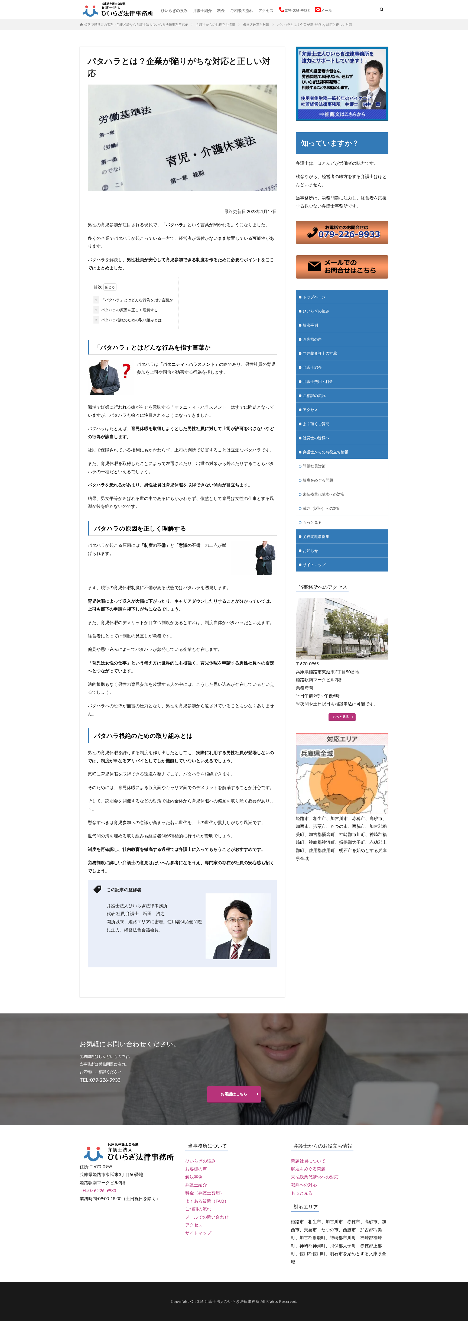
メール (326, 10)
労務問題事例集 (316, 536)
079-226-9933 (297, 10)
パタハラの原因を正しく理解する (126, 310)
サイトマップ (314, 564)
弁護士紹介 (202, 10)
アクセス (266, 10)
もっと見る (312, 522)
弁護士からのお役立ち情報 (215, 24)
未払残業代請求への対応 (323, 494)
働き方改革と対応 (256, 24)
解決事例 (310, 325)
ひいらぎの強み (174, 10)
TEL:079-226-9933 (98, 1190)
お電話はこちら (234, 1093)
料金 (221, 10)
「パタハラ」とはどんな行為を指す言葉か (134, 300)
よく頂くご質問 (316, 423)
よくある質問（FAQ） (207, 1200)
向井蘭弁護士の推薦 (320, 353)
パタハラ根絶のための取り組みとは (128, 320)
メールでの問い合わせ (207, 1216)
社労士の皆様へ (316, 437)
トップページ (314, 297)
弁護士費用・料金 (318, 381)
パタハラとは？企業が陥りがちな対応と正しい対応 (314, 24)
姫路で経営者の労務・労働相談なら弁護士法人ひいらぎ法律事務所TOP (136, 24)
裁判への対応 (304, 1184)
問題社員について (308, 1160)
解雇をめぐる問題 (318, 480)
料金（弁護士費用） (204, 1192)
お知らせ (310, 550)
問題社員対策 (314, 466)
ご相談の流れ (241, 10)
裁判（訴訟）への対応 (322, 508)
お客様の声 (312, 339)
